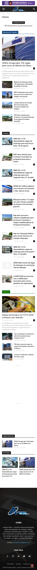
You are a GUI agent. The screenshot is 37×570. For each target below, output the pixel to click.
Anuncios (18, 564)
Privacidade (10, 564)
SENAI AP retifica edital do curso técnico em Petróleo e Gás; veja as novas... (23, 188)
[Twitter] (24, 556)
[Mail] (18, 556)
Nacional (5, 311)
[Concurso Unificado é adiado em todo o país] (7, 357)
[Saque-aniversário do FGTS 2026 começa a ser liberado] (18, 304)
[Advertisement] (18, 379)
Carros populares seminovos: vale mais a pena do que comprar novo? (24, 336)
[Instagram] (13, 556)
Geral (4, 467)
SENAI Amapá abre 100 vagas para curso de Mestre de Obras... (17, 64)
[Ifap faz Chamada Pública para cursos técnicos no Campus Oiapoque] (7, 236)
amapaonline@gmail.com (21, 542)
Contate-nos (26, 564)
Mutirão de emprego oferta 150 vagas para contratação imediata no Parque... (23, 84)
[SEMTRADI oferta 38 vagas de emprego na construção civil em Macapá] (7, 265)
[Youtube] (30, 556)
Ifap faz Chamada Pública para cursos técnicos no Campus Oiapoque (23, 235)
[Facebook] (7, 556)
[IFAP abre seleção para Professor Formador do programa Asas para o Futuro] (7, 157)
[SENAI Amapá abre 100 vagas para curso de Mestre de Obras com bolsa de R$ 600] (18, 48)
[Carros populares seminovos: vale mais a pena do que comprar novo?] (7, 336)
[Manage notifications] (32, 565)
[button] (34, 9)
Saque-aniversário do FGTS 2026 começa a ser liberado (18, 316)
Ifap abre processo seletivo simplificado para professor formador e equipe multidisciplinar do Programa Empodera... (23, 220)
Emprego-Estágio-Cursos (9, 59)
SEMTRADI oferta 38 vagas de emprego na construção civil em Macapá (24, 265)
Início (3, 14)
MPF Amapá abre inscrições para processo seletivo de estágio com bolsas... (23, 94)
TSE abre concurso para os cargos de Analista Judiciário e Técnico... (24, 346)
